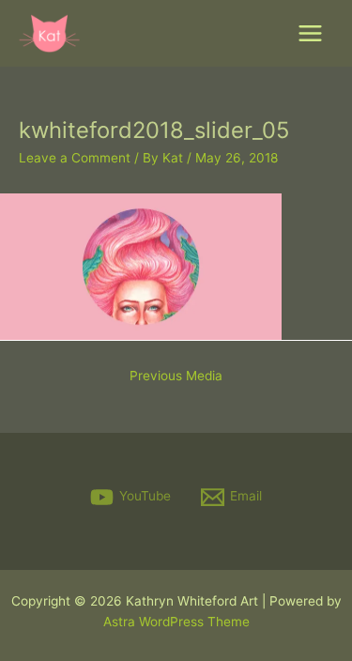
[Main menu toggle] (310, 33)
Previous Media (176, 375)
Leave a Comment (74, 157)
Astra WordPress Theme (176, 621)
